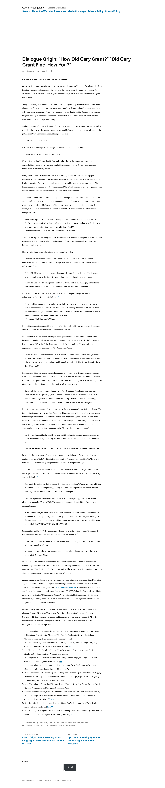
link (51, 699)
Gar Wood (68, 723)
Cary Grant (60, 723)
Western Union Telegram (66, 725)
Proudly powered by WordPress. (48, 780)
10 (77, 534)
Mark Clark (76, 723)
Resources (60, 11)
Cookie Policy (112, 11)
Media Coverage (77, 11)
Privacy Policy (95, 11)
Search (26, 11)
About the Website (42, 11)
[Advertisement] (82, 27)
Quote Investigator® (33, 7)
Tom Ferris (84, 723)
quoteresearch (30, 71)
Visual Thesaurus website (65, 587)
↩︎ (73, 638)
